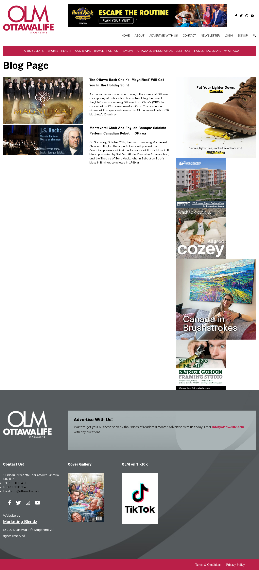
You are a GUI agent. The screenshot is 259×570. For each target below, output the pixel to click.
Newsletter (210, 35)
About (139, 35)
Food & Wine (82, 50)
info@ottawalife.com (228, 427)
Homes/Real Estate (207, 50)
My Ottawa (231, 50)
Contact (189, 35)
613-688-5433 (16, 483)
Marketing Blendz (20, 521)
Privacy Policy (235, 564)
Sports (53, 50)
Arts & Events (34, 50)
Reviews (128, 50)
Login (229, 35)
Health (66, 50)
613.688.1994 (17, 487)
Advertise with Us (163, 35)
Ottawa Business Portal (155, 50)
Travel (99, 50)
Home (126, 35)
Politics (112, 50)
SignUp (243, 35)
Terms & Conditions (208, 564)
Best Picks (183, 50)
